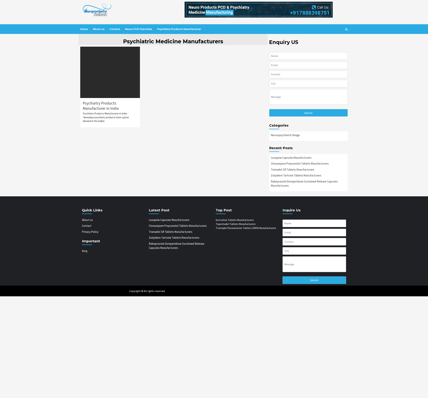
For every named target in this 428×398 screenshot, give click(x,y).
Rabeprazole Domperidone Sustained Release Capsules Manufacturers (304, 184)
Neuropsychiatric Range (285, 135)
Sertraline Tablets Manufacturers (235, 220)
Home (84, 29)
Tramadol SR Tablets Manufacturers (292, 169)
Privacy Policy (90, 232)
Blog (84, 251)
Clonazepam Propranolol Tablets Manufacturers (300, 163)
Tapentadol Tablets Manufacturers (236, 224)
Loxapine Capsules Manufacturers (291, 158)
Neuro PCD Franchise (138, 29)
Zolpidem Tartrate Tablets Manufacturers (296, 175)
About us (98, 29)
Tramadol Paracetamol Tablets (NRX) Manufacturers (246, 228)
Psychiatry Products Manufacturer (179, 29)
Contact (115, 29)
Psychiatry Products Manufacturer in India (101, 106)
